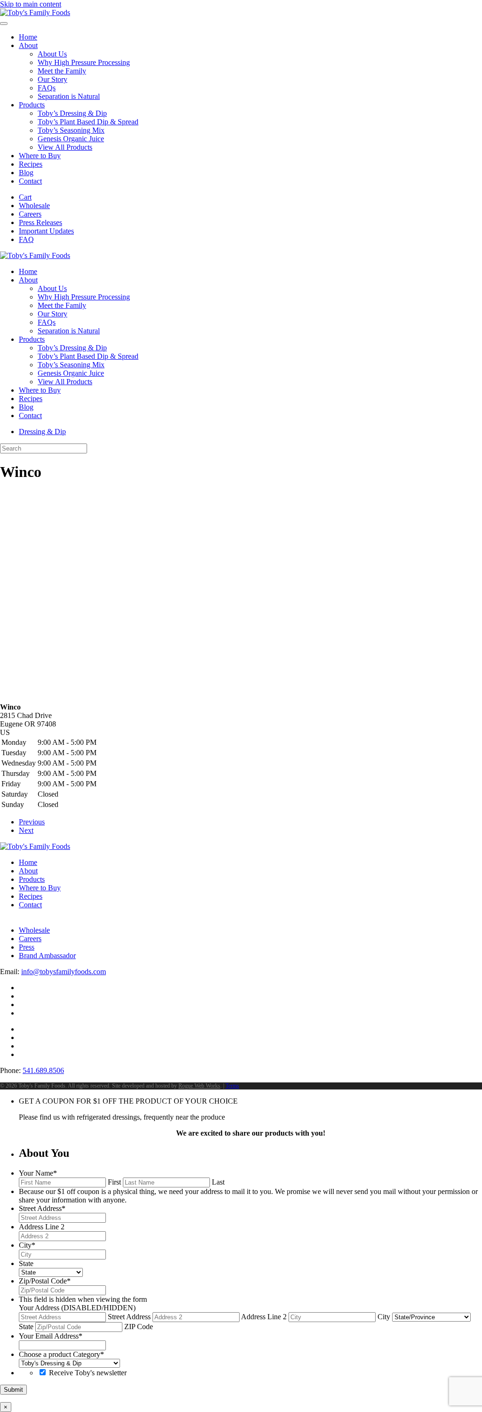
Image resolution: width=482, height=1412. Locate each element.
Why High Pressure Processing (84, 62)
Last (218, 1182)
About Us (52, 54)
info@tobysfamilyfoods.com (63, 972)
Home (28, 37)
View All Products (65, 147)
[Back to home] (35, 12)
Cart (25, 197)
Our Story (52, 79)
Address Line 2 (264, 1317)
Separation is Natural (69, 96)
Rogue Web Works (199, 1085)
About (28, 45)
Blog (26, 173)
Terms (232, 1085)
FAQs (47, 88)
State (26, 1327)
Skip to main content (30, 4)
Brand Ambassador (47, 956)
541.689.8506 (43, 1070)
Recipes (30, 164)
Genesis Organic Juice (71, 139)
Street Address (129, 1317)
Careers (30, 214)
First (114, 1182)
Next (26, 830)
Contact (30, 181)
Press (26, 947)
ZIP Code (138, 1327)
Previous (32, 822)
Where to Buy (40, 156)
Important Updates (46, 231)
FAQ (26, 239)
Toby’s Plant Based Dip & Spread (88, 122)
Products (32, 105)
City (384, 1317)
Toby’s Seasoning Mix (71, 130)
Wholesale (34, 206)
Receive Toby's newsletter (88, 1373)
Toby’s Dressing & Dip (72, 113)
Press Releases (40, 222)
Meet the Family (62, 71)
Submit (13, 1389)
